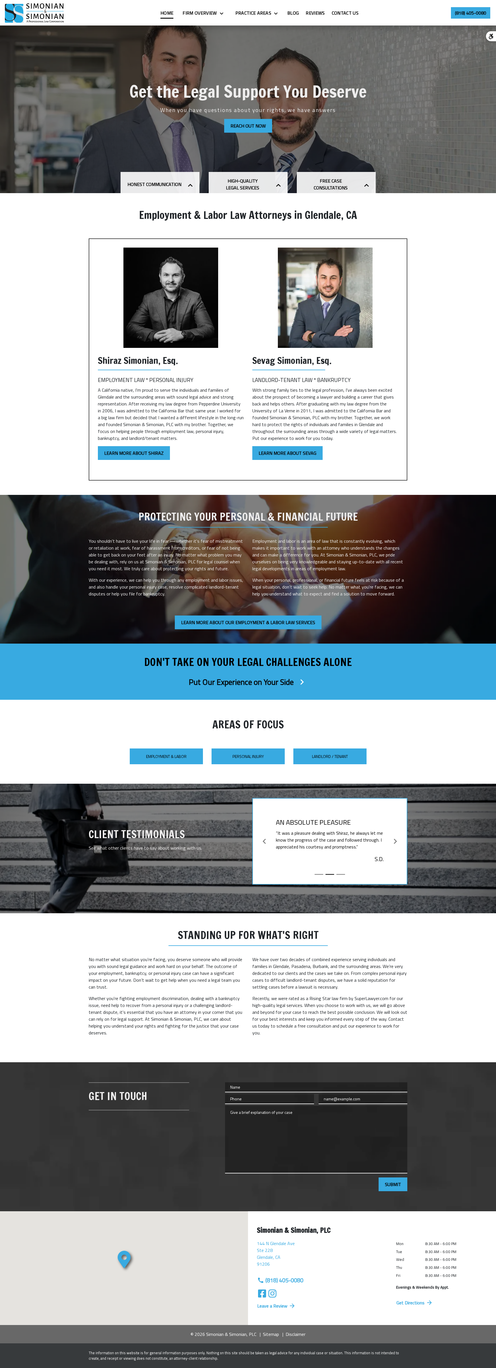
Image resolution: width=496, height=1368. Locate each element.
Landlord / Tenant (330, 756)
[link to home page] (35, 12)
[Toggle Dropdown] (223, 13)
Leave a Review (272, 1305)
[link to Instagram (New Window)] (272, 1293)
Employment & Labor (166, 756)
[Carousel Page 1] (319, 874)
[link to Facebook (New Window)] (262, 1293)
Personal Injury (248, 756)
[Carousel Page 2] (330, 874)
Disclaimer (295, 1334)
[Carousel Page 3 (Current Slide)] (340, 874)
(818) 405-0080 (284, 1280)
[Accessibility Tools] (491, 36)
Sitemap (271, 1334)
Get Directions (410, 1302)
